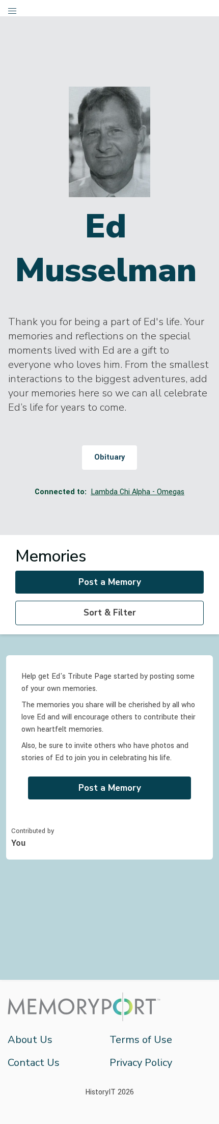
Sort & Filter (110, 613)
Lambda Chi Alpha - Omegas (137, 492)
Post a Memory (109, 582)
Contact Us (34, 1062)
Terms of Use (141, 1040)
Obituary (109, 457)
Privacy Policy (141, 1062)
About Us (30, 1040)
